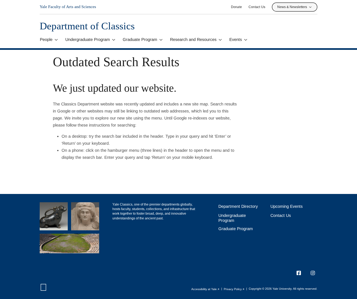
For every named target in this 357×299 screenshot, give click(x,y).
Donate (236, 7)
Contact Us (257, 7)
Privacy (234, 289)
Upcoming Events (286, 206)
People (46, 39)
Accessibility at (205, 289)
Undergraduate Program (87, 39)
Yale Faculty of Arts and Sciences (68, 6)
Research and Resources (193, 39)
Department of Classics (87, 26)
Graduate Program (140, 39)
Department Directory (238, 206)
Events (235, 39)
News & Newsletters (292, 7)
